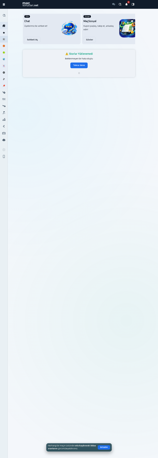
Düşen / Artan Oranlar (4, 106)
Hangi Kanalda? (4, 133)
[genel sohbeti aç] (113, 4)
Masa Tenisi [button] (4, 86)
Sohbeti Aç (32, 40)
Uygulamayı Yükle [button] (4, 156)
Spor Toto (4, 99)
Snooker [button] (4, 72)
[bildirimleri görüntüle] (126, 4)
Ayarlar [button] (4, 149)
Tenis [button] (4, 52)
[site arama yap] (120, 4)
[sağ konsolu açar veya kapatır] (133, 4)
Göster (89, 40)
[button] (30, 4)
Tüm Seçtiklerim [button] (4, 32)
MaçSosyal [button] (4, 126)
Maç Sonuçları (4, 25)
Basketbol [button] (4, 46)
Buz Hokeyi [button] (4, 66)
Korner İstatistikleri (4, 112)
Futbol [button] (4, 39)
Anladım (104, 447)
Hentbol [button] (4, 79)
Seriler (4, 119)
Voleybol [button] (4, 59)
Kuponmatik (4, 139)
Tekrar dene (79, 65)
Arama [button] (4, 15)
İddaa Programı (4, 92)
